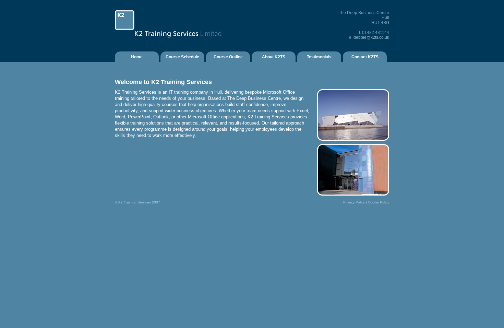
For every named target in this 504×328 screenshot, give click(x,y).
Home (137, 57)
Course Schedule (182, 57)
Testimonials (319, 57)
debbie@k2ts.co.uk (371, 37)
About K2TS (273, 57)
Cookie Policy (378, 202)
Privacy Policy (354, 202)
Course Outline (228, 57)
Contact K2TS (365, 57)
